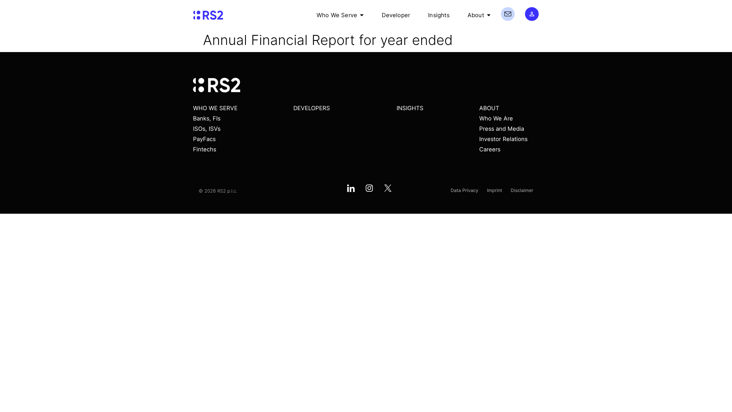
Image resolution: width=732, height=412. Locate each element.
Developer (396, 15)
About (476, 15)
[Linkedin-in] (350, 188)
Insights (438, 15)
